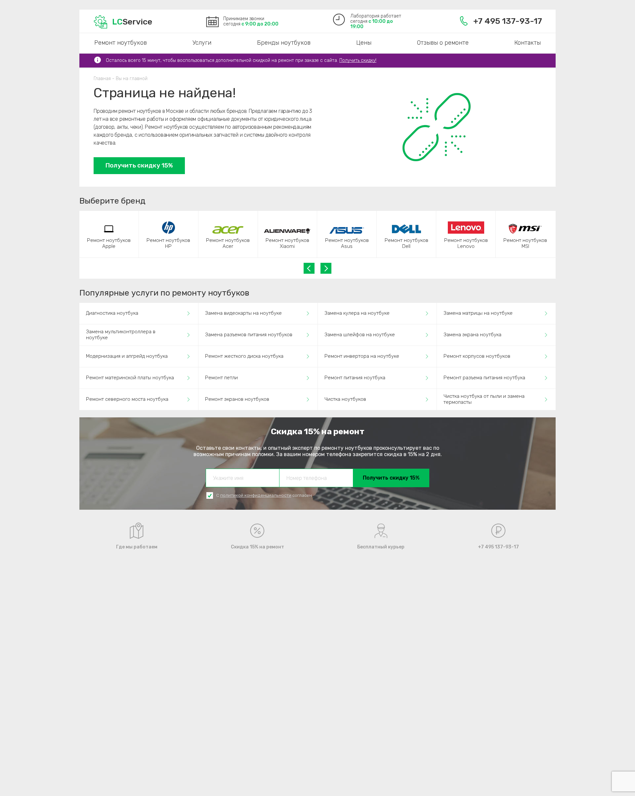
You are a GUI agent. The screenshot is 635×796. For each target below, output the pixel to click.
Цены (363, 42)
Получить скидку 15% (139, 165)
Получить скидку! (357, 60)
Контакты (527, 42)
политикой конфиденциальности (255, 495)
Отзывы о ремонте (443, 42)
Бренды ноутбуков (284, 42)
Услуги (201, 42)
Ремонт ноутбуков (120, 42)
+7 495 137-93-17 (507, 21)
